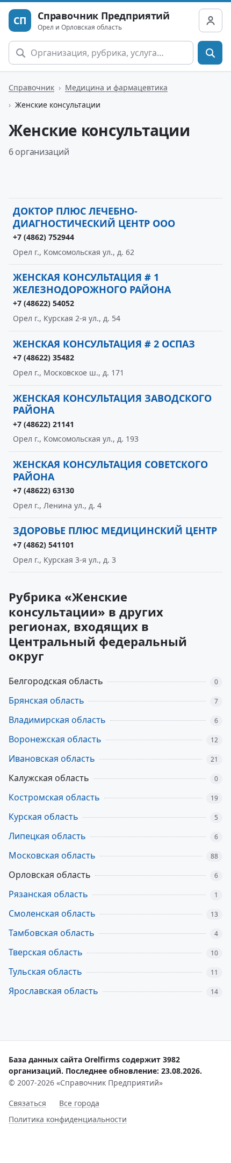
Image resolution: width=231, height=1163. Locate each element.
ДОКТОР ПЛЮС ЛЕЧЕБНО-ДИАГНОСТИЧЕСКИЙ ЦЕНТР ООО (94, 217)
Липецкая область (47, 836)
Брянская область (46, 700)
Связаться (27, 1103)
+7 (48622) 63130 (43, 490)
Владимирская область (57, 720)
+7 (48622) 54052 (43, 303)
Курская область (43, 816)
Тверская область (46, 952)
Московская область (52, 855)
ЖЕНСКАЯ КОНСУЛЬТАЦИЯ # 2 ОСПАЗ (104, 343)
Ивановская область (52, 758)
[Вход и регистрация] (210, 20)
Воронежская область (55, 739)
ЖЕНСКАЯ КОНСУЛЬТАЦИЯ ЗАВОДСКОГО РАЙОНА (112, 404)
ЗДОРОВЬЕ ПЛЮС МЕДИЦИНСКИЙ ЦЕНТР (115, 530)
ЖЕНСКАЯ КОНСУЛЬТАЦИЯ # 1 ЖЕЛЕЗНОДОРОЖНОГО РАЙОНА (92, 283)
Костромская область (54, 797)
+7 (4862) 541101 (43, 545)
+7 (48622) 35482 (43, 357)
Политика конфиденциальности (68, 1119)
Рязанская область (48, 894)
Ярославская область (53, 991)
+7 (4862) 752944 (43, 237)
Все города (79, 1103)
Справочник (31, 87)
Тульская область (45, 971)
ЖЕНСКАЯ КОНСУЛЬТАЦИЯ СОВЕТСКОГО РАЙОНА (110, 470)
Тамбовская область (52, 933)
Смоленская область (52, 913)
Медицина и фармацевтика (116, 87)
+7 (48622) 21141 (43, 424)
